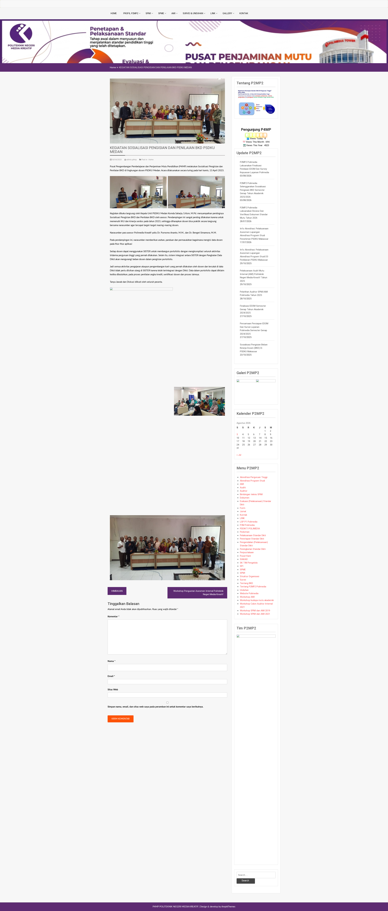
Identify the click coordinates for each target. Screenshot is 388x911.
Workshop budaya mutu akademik (257, 600)
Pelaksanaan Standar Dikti (253, 535)
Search (245, 880)
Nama (111, 661)
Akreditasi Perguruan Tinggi (253, 477)
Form (242, 508)
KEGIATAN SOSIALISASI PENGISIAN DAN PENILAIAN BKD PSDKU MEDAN (162, 150)
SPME (161, 13)
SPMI (148, 13)
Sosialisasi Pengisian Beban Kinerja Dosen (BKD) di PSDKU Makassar (254, 348)
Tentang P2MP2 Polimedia (253, 586)
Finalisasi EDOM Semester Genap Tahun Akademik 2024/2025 (253, 309)
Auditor (243, 491)
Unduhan (244, 590)
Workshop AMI (247, 597)
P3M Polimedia (247, 525)
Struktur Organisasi (249, 576)
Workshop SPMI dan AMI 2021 (255, 614)
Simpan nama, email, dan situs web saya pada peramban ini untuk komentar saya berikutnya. (155, 707)
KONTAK (243, 13)
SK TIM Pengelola (249, 562)
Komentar (113, 616)
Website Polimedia (249, 593)
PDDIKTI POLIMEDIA (250, 528)
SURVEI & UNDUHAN (193, 13)
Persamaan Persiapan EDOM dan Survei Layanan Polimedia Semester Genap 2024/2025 (254, 328)
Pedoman (244, 532)
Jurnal (243, 511)
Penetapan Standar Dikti (252, 538)
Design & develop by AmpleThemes (217, 907)
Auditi (243, 487)
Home (151, 160)
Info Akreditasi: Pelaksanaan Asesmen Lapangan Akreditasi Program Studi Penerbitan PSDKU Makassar (254, 233)
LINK (213, 13)
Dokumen (244, 497)
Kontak (243, 515)
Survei (243, 579)
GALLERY (227, 13)
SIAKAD (244, 559)
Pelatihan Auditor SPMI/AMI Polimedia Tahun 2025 (254, 293)
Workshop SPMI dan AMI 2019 (255, 610)
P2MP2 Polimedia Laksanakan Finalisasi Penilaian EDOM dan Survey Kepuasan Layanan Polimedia (254, 167)
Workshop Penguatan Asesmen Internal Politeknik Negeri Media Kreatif (198, 593)
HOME (114, 13)
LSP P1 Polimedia (248, 521)
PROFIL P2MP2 (130, 13)
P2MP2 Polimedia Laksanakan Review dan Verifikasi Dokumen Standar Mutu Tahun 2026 (254, 212)
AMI (173, 13)
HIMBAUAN (117, 591)
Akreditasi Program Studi (252, 480)
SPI (241, 566)
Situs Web (113, 689)
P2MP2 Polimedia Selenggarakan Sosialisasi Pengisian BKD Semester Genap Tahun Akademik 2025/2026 (253, 190)
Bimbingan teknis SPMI (251, 494)
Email (111, 676)
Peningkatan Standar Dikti (253, 549)
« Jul (239, 455)
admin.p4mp (131, 160)
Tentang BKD (246, 583)
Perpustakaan (247, 552)
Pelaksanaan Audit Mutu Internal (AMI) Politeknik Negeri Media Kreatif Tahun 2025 (253, 275)
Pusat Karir (245, 556)
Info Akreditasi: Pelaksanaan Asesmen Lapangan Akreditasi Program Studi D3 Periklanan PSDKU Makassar (254, 254)
